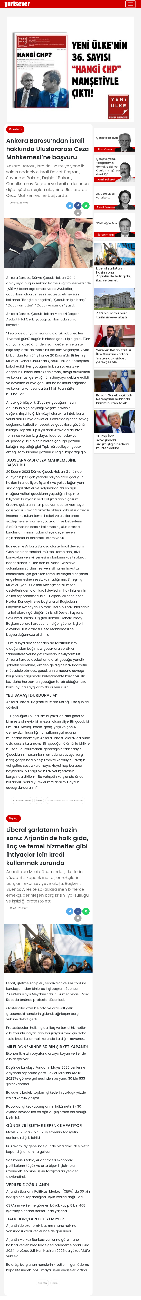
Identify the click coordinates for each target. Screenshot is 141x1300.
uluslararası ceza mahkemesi (65, 800)
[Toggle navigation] (130, 4)
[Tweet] (69, 205)
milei (55, 1283)
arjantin (42, 1283)
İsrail (39, 800)
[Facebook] (78, 205)
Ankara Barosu (22, 800)
